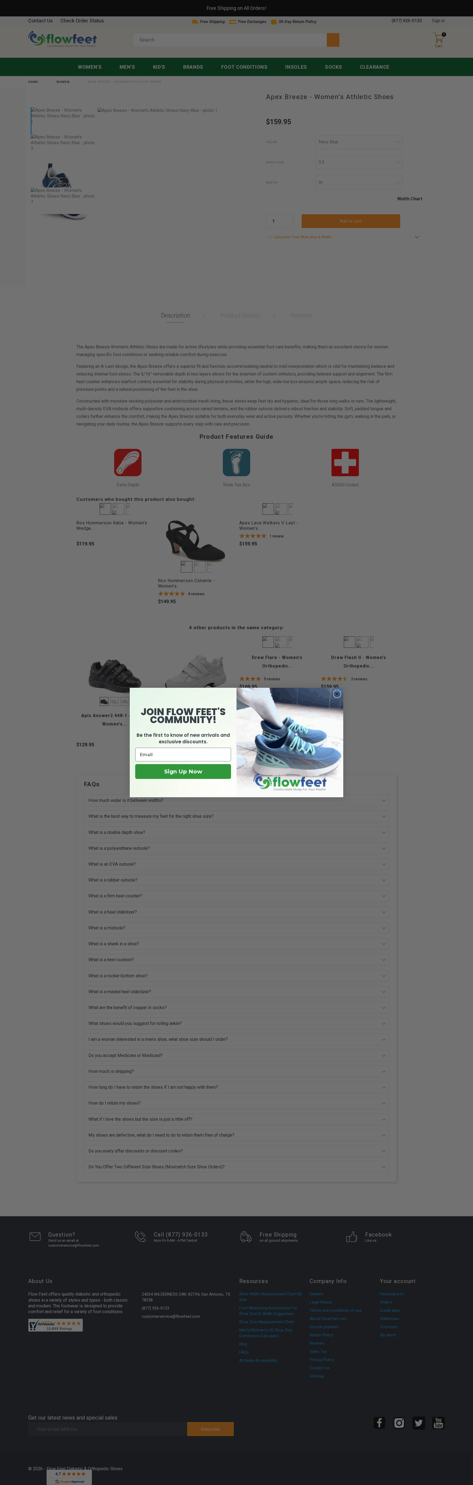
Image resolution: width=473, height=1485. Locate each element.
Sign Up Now (183, 771)
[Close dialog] (337, 694)
